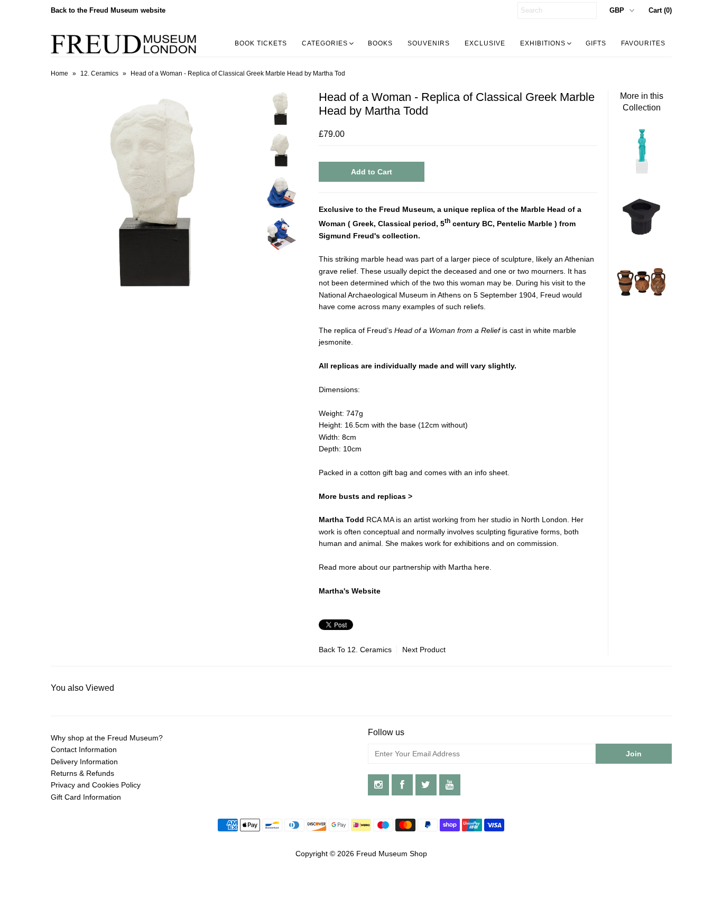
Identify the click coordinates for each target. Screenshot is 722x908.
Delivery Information (84, 761)
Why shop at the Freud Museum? (107, 738)
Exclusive (485, 43)
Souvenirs (429, 43)
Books (380, 43)
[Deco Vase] (642, 306)
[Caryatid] (642, 174)
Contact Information (84, 749)
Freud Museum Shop (391, 853)
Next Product (424, 649)
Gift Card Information (86, 797)
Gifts (596, 43)
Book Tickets (261, 43)
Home (59, 73)
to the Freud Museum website (108, 10)
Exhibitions (543, 43)
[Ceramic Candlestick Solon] (642, 240)
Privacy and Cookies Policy (96, 785)
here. (484, 567)
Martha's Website (350, 591)
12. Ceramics (99, 73)
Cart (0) (660, 10)
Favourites (643, 43)
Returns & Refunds (82, 773)
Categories (325, 43)
